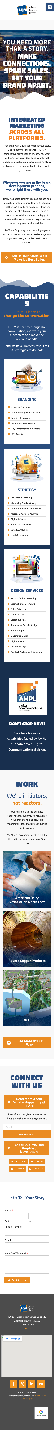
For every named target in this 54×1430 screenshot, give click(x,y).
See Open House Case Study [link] (27, 1015)
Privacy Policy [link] (27, 1399)
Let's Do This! (17, 1280)
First (7, 1221)
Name (9, 1210)
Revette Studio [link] (40, 1395)
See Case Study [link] (27, 956)
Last (30, 1221)
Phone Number (13, 1227)
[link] (50, 7)
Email (9, 1240)
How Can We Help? (16, 1253)
